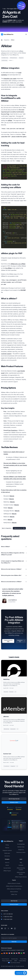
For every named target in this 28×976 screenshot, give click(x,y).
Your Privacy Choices (15, 962)
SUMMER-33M (11, 20)
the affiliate (8, 268)
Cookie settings (22, 960)
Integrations (6, 39)
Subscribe (14, 941)
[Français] (9, 953)
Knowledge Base (21, 844)
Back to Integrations (6, 528)
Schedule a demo (14, 802)
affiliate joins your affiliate (18, 264)
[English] (4, 953)
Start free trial (14, 900)
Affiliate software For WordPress (14, 888)
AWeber (12, 39)
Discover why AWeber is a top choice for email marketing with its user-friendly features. (15, 465)
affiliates (21, 85)
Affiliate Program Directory (21, 876)
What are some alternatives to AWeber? (11, 581)
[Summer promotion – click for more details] (14, 16)
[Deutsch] (2, 953)
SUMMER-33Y (6, 22)
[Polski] (19, 953)
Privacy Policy (23, 958)
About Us (7, 862)
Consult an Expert (14, 904)
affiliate (10, 120)
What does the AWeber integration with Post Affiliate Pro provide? (12, 553)
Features (7, 847)
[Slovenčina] (24, 953)
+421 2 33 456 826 (8, 914)
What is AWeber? (5, 546)
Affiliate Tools (14, 894)
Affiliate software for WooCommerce (14, 886)
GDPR (15, 960)
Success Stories (7, 868)
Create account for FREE (19, 528)
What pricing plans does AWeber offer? (11, 575)
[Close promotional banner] (26, 1)
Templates (21, 865)
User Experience (12, 430)
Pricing (7, 844)
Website (12, 496)
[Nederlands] (16, 953)
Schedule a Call (19, 641)
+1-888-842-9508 (7, 916)
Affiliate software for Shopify (14, 883)
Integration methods (7, 850)
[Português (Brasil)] (21, 953)
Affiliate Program (7, 870)
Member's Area (20, 846)
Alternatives (7, 856)
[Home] (1, 40)
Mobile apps (7, 853)
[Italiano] (14, 953)
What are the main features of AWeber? (11, 569)
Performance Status (20, 852)
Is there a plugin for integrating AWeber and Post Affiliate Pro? (12, 562)
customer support (6, 353)
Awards (7, 865)
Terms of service (5, 958)
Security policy (14, 958)
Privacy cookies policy (7, 960)
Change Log (21, 849)
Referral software (14, 891)
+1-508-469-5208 (7, 919)
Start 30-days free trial (14, 798)
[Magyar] (12, 953)
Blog (21, 862)
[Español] (7, 953)
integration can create (10, 78)
